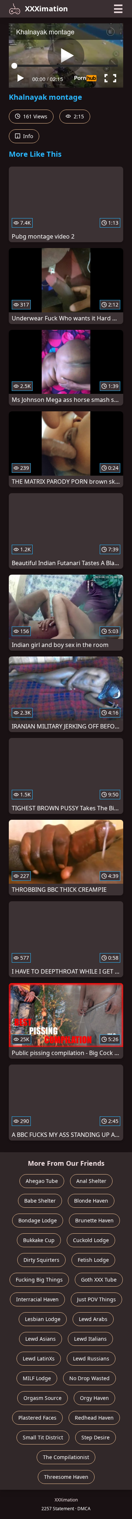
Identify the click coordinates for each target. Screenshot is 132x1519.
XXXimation (46, 9)
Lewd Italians (90, 1338)
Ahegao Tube (42, 1180)
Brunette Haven (94, 1220)
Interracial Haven (37, 1299)
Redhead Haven (94, 1417)
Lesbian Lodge (42, 1319)
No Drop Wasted (89, 1378)
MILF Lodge (37, 1378)
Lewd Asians (40, 1338)
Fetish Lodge (93, 1259)
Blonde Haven (91, 1200)
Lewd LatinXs (39, 1358)
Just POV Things (96, 1299)
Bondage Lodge (37, 1220)
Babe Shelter (40, 1200)
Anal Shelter (91, 1180)
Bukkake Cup (39, 1240)
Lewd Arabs (93, 1319)
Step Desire (95, 1437)
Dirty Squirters (41, 1259)
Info (27, 136)
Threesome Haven (66, 1476)
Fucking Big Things (39, 1279)
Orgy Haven (94, 1397)
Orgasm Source (42, 1397)
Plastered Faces (37, 1417)
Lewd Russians (91, 1358)
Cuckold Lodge (91, 1240)
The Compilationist (66, 1457)
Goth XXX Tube (99, 1279)
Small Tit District (43, 1437)
